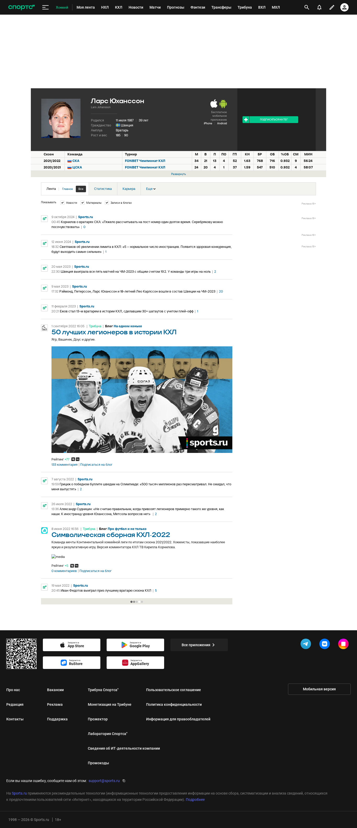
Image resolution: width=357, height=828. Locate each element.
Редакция (15, 704)
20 (221, 291)
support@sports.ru (104, 781)
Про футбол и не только (127, 529)
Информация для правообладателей (178, 719)
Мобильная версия (319, 689)
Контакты (15, 719)
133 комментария (64, 464)
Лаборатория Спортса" (108, 734)
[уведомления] (319, 7)
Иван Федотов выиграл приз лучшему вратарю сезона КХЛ (106, 590)
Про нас (13, 690)
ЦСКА (77, 167)
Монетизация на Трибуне (109, 704)
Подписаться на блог (96, 464)
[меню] (45, 7)
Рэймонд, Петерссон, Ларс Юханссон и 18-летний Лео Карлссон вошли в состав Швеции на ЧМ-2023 (137, 291)
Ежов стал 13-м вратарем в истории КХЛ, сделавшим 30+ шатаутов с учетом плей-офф (126, 311)
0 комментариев (64, 571)
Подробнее (195, 799)
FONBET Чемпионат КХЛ (145, 161)
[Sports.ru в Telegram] (307, 645)
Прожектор (98, 719)
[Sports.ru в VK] (325, 645)
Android (222, 123)
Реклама (55, 704)
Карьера (129, 188)
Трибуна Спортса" (103, 690)
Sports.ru (85, 217)
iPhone (208, 123)
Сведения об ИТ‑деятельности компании (124, 748)
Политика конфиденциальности (174, 704)
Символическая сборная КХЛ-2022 (110, 535)
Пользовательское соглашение (173, 690)
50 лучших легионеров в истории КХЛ (114, 332)
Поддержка (57, 719)
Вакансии (55, 690)
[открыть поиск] (307, 7)
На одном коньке (128, 326)
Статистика (103, 188)
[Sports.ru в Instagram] (344, 645)
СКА (75, 161)
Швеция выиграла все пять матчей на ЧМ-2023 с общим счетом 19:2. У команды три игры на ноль (136, 271)
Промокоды (98, 763)
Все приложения (196, 645)
